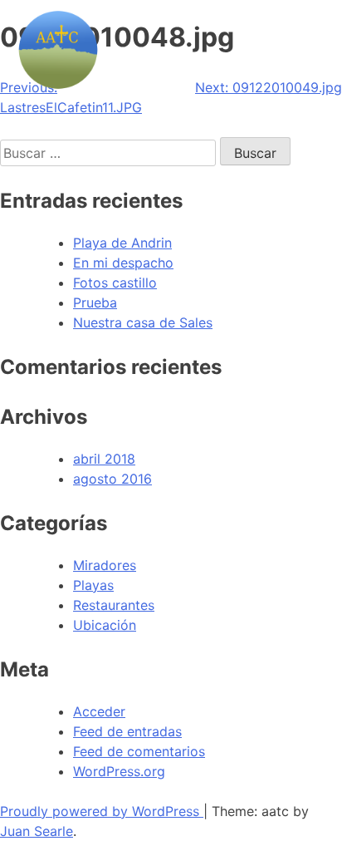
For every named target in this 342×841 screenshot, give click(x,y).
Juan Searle (36, 831)
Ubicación (104, 625)
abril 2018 (104, 458)
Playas (93, 585)
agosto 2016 (112, 478)
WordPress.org (119, 771)
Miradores (104, 565)
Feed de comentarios (139, 751)
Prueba (95, 302)
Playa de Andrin (122, 242)
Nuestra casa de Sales (143, 322)
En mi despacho (123, 262)
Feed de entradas (127, 731)
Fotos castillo (115, 282)
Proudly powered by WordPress (101, 811)
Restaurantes (113, 605)
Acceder (99, 711)
